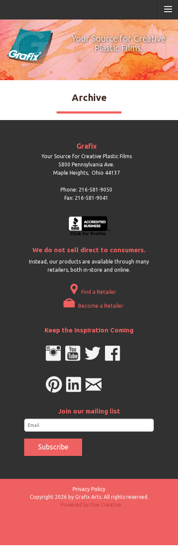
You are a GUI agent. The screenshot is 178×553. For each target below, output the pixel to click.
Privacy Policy (89, 489)
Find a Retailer (98, 292)
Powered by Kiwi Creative (90, 504)
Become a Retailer (100, 306)
